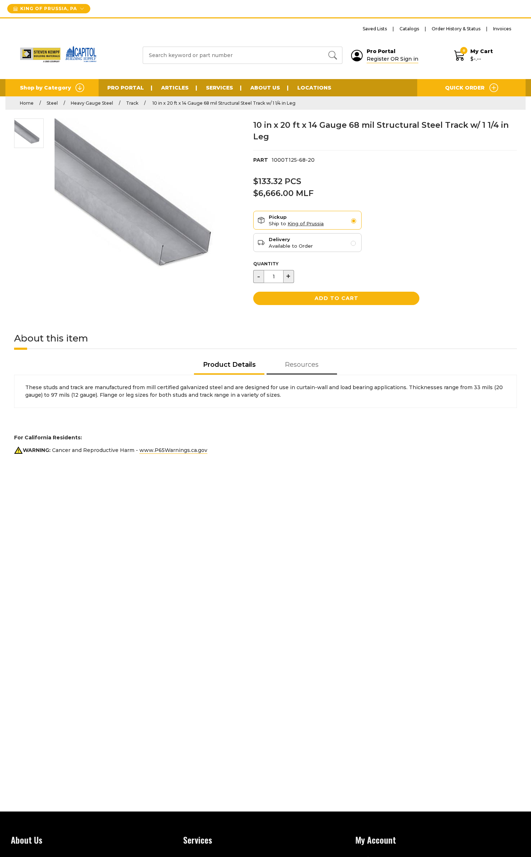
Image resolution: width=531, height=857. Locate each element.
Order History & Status (456, 28)
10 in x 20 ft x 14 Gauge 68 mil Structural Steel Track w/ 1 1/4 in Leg (223, 103)
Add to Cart (336, 298)
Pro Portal (125, 87)
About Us (265, 87)
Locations (314, 87)
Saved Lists (375, 28)
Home (27, 103)
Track (132, 103)
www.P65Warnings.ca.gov (173, 450)
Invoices (502, 28)
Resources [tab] (302, 365)
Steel (52, 103)
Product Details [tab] (229, 365)
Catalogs (409, 28)
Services (219, 87)
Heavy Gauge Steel (92, 103)
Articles (175, 87)
